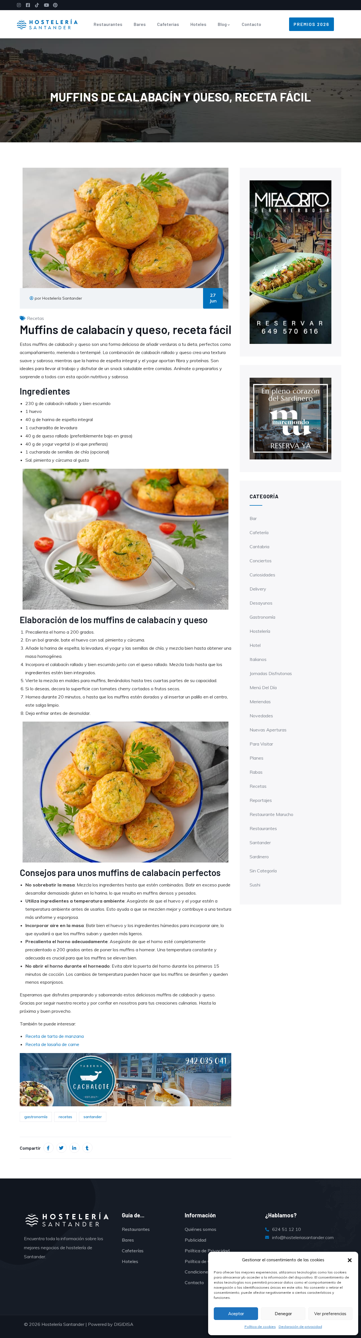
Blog (222, 24)
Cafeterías (168, 24)
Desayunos (261, 603)
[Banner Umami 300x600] (290, 261)
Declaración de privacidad (300, 1326)
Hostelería (260, 631)
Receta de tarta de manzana (54, 1036)
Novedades (261, 715)
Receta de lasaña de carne (52, 1044)
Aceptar (236, 1313)
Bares (140, 24)
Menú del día (263, 687)
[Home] (47, 24)
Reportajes (261, 800)
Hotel (255, 645)
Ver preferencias (330, 1313)
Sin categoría (263, 870)
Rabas (256, 772)
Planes (256, 758)
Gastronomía (262, 617)
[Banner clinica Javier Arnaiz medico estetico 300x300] (290, 418)
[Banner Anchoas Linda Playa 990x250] (125, 1079)
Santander (260, 842)
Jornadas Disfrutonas (271, 673)
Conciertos (261, 560)
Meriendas (260, 701)
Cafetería (259, 532)
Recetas (35, 318)
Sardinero (259, 856)
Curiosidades (262, 575)
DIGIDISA (123, 1324)
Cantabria (259, 546)
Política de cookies (260, 1326)
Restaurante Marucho (271, 814)
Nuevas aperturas (268, 730)
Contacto (251, 24)
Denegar (283, 1313)
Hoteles (198, 24)
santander (92, 1116)
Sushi (255, 885)
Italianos (258, 659)
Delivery (258, 589)
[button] (350, 1260)
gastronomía (35, 1116)
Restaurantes (108, 24)
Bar (253, 518)
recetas (65, 1116)
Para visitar (261, 744)
